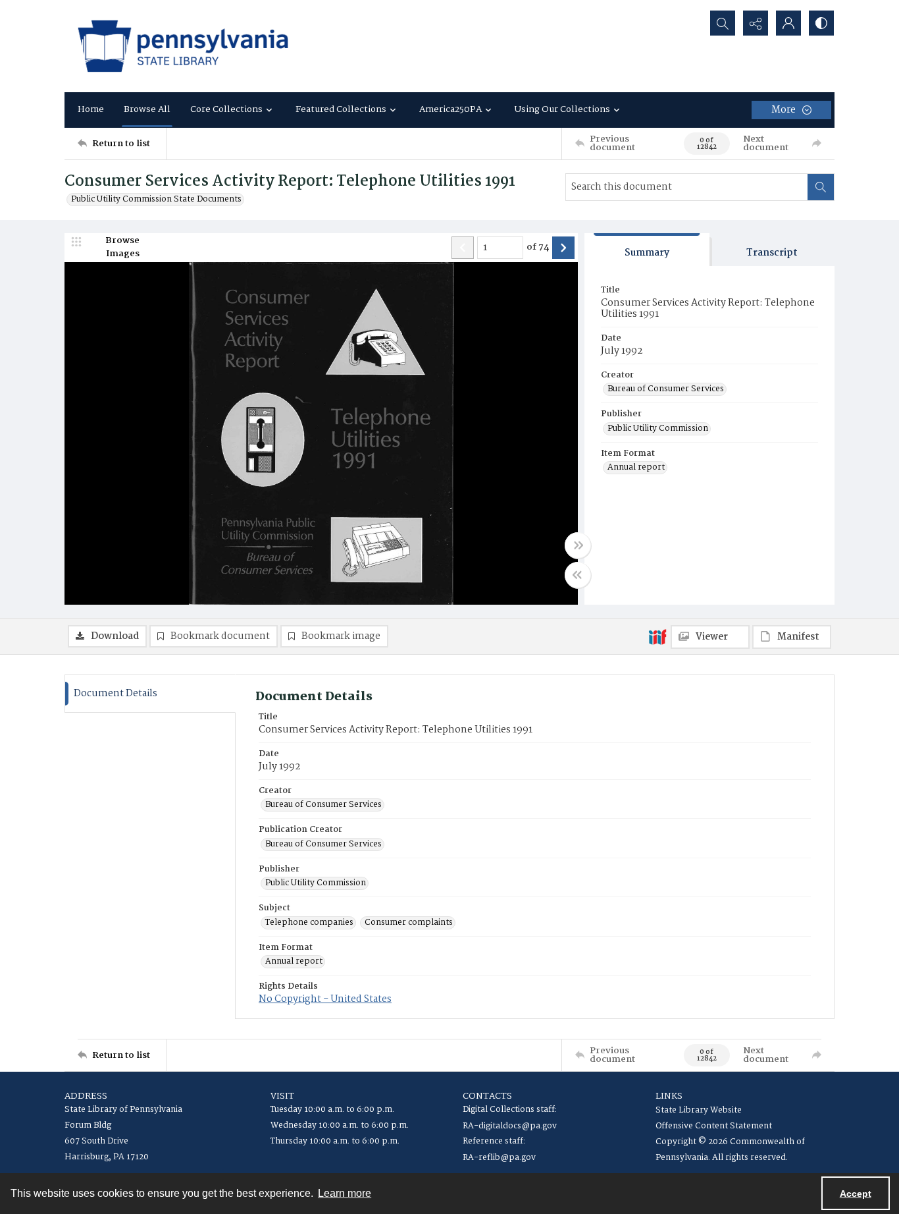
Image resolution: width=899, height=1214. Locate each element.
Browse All (147, 109)
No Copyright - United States (325, 999)
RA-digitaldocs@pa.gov (510, 1126)
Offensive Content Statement (713, 1126)
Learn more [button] (344, 1193)
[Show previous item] (462, 247)
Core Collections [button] (226, 109)
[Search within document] (821, 187)
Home (91, 109)
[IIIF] (657, 636)
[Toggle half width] (578, 575)
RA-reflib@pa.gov (499, 1158)
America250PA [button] (450, 109)
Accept (855, 1193)
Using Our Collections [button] (562, 109)
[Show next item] (563, 247)
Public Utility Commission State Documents (156, 199)
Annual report (636, 467)
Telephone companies (309, 922)
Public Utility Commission (657, 428)
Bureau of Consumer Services (665, 389)
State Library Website (698, 1110)
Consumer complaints (409, 922)
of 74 (538, 247)
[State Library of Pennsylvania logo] (183, 46)
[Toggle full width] (578, 545)
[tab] (646, 250)
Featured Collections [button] (340, 109)
